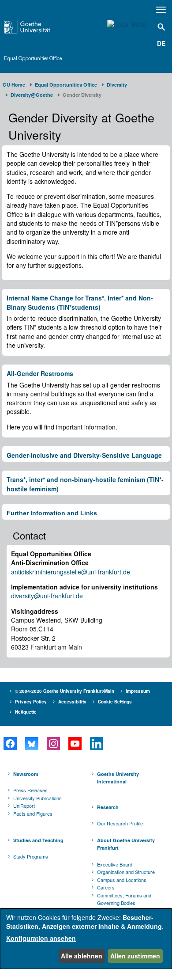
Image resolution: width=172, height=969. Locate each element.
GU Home (14, 84)
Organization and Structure (126, 871)
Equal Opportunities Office (33, 58)
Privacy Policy (31, 702)
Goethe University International (118, 778)
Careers (106, 887)
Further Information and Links (52, 513)
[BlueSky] (31, 743)
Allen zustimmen (135, 955)
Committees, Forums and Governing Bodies (124, 899)
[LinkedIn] (96, 743)
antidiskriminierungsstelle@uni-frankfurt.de (70, 571)
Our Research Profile (120, 823)
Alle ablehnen (81, 955)
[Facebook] (10, 743)
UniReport (24, 805)
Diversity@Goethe (32, 94)
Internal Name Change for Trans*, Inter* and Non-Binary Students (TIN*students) (80, 302)
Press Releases (30, 790)
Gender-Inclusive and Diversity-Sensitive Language (84, 455)
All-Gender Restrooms (40, 373)
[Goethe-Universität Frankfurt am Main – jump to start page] (38, 27)
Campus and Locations (121, 879)
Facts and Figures (32, 813)
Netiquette (26, 712)
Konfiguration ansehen (41, 938)
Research (108, 807)
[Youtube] (75, 743)
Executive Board (114, 864)
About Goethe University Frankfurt (126, 844)
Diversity (117, 84)
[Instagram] (53, 743)
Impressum (138, 691)
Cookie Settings (115, 702)
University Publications (37, 798)
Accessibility (72, 702)
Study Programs (30, 856)
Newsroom (25, 774)
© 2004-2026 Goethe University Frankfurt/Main (64, 691)
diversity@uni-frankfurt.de (47, 595)
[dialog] (86, 938)
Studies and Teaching (38, 840)
